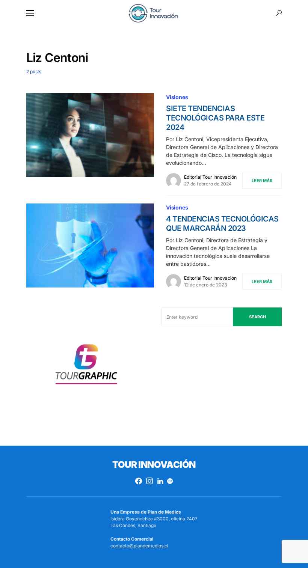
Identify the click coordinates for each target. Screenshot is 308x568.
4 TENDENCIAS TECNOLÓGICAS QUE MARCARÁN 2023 (222, 223)
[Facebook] (138, 481)
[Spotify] (170, 481)
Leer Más (262, 180)
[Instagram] (149, 481)
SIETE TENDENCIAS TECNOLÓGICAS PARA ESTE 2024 (215, 118)
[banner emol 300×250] (86, 367)
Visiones (177, 97)
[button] (30, 13)
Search (257, 316)
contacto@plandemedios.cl (139, 545)
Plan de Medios (164, 512)
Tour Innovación (153, 464)
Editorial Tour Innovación (210, 177)
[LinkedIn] (160, 481)
